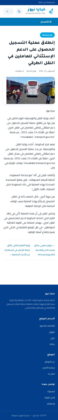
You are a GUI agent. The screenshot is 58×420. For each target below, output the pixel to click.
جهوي (52, 332)
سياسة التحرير (49, 368)
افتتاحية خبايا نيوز (47, 326)
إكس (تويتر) (50, 397)
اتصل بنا (51, 374)
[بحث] (7, 11)
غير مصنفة (47, 35)
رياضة (52, 344)
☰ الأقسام (46, 22)
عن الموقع (50, 362)
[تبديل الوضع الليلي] (19, 11)
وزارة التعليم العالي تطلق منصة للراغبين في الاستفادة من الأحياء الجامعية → (17, 250)
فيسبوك (51, 391)
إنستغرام (51, 403)
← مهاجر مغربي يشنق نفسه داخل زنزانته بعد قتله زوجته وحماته (44, 250)
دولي (52, 338)
